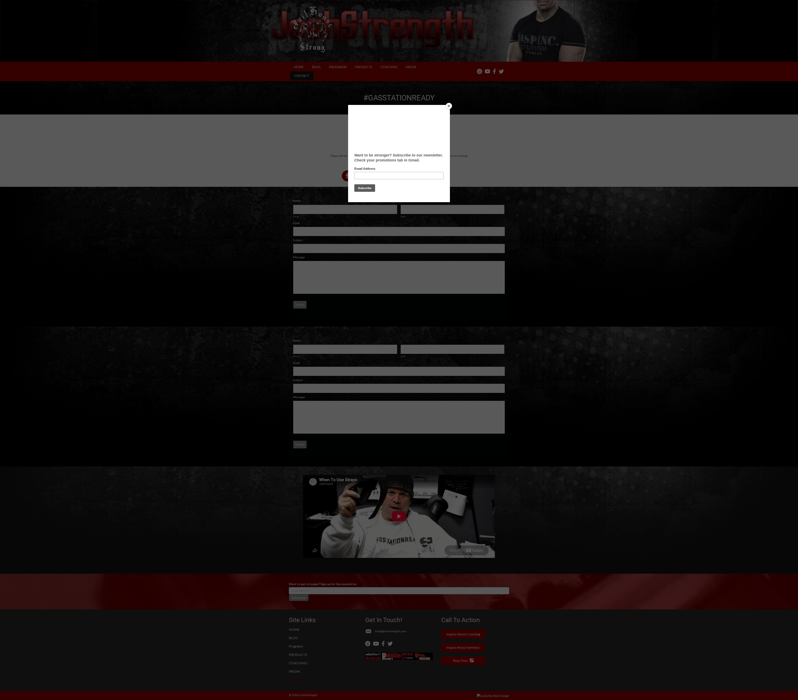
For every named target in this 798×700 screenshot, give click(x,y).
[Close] (449, 106)
